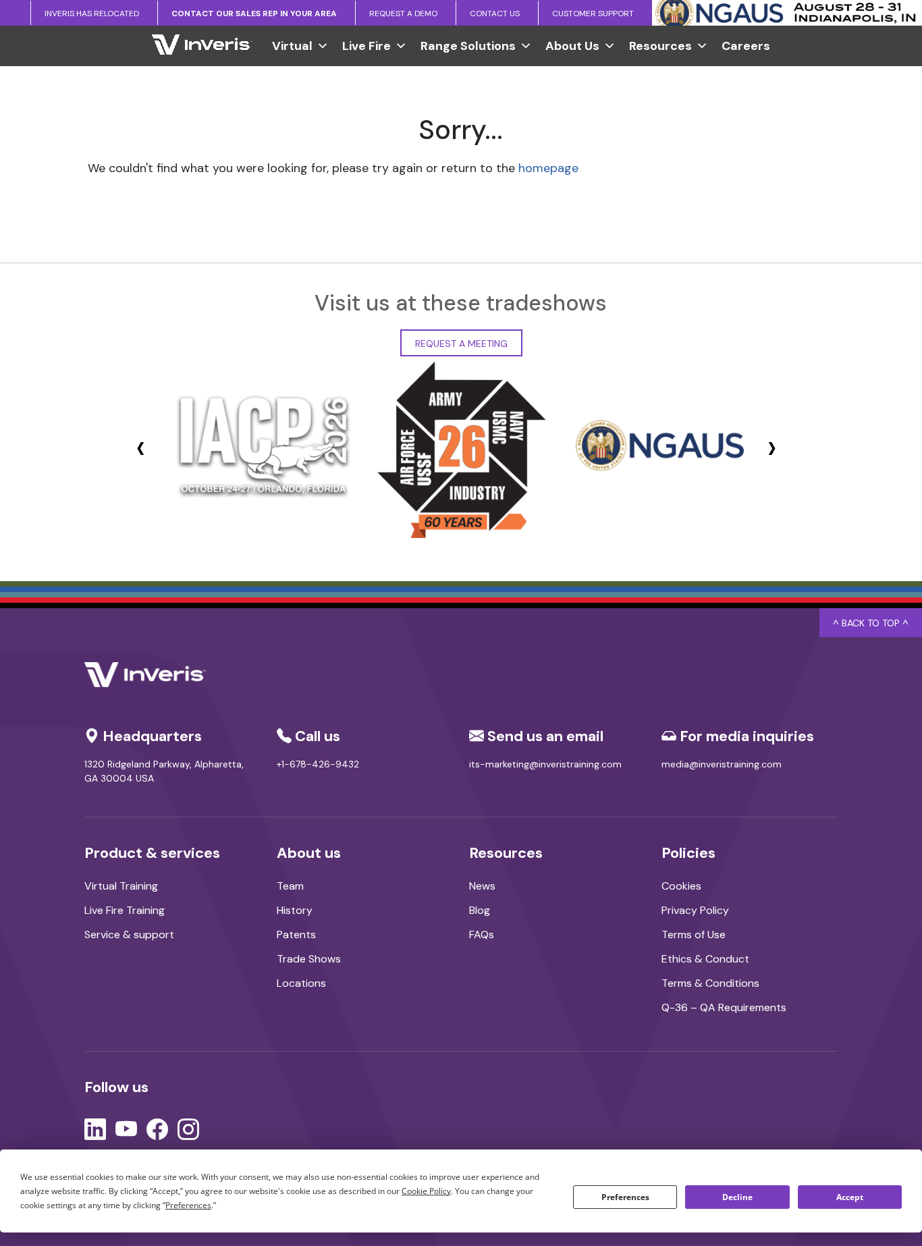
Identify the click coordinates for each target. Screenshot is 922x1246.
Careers (746, 46)
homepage (548, 168)
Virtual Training (121, 886)
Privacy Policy (695, 910)
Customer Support (593, 13)
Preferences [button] (188, 1205)
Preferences (625, 1197)
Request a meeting (461, 343)
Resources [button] (660, 46)
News (482, 886)
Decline (737, 1197)
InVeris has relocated (92, 13)
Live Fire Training (124, 910)
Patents (296, 934)
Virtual (292, 46)
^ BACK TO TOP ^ (871, 623)
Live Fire (366, 46)
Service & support (129, 934)
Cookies (681, 886)
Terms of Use (693, 934)
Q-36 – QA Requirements (723, 1007)
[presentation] (141, 447)
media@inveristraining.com (721, 764)
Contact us (495, 13)
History (295, 910)
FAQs (481, 934)
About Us (572, 46)
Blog (479, 910)
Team (290, 886)
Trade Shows (309, 959)
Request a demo (403, 13)
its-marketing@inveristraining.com (545, 764)
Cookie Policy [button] (426, 1191)
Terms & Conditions (710, 983)
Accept (849, 1197)
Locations (301, 983)
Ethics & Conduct (705, 959)
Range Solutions (468, 46)
